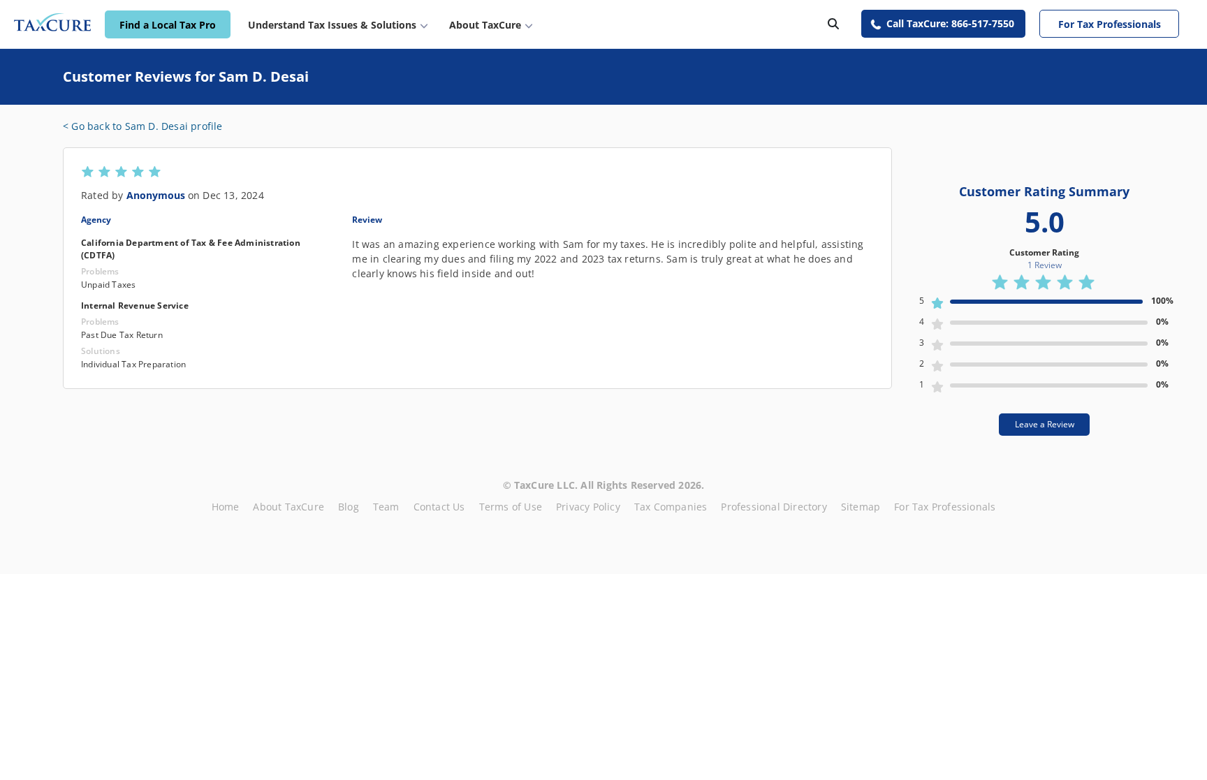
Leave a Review (1044, 424)
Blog (348, 506)
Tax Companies (671, 506)
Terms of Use (510, 506)
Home (226, 506)
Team (386, 506)
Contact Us (439, 506)
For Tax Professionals (1109, 24)
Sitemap (860, 506)
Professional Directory (773, 506)
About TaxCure (288, 506)
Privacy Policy (588, 506)
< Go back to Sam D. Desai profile (143, 126)
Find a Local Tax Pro (167, 24)
